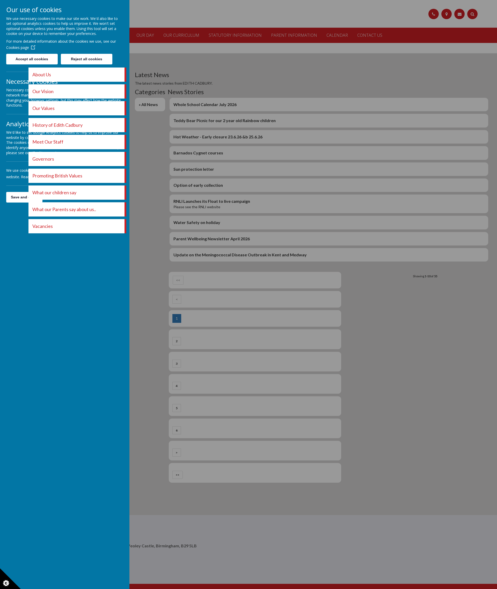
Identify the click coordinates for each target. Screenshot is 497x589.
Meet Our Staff (47, 142)
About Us (41, 74)
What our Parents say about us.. (64, 209)
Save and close (24, 197)
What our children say (54, 192)
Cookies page (17, 47)
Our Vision (43, 91)
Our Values (43, 108)
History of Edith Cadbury (57, 125)
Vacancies (42, 226)
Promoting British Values (57, 175)
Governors (43, 159)
